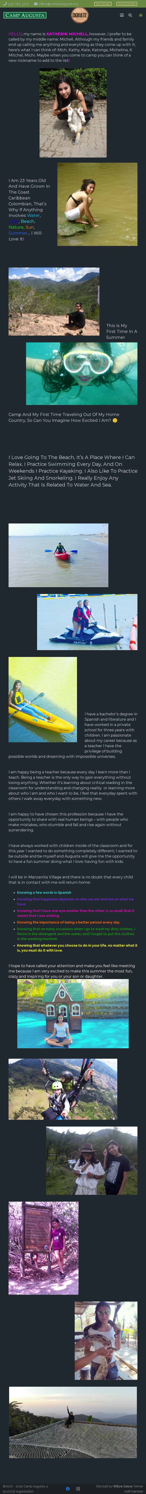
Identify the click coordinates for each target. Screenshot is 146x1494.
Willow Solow (122, 1486)
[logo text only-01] (25, 15)
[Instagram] (78, 1489)
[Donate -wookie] (79, 15)
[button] (121, 15)
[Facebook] (68, 1489)
